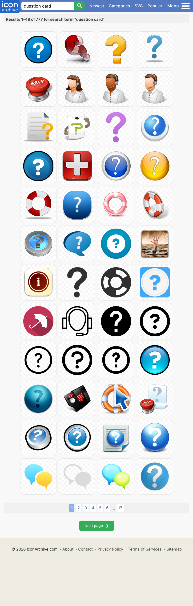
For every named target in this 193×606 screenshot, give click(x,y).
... (113, 508)
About (67, 549)
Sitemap (174, 549)
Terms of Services (145, 549)
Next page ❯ (96, 525)
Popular (155, 6)
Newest (96, 6)
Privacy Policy (110, 549)
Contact (85, 549)
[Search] (79, 5)
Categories (119, 6)
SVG (139, 6)
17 (120, 508)
